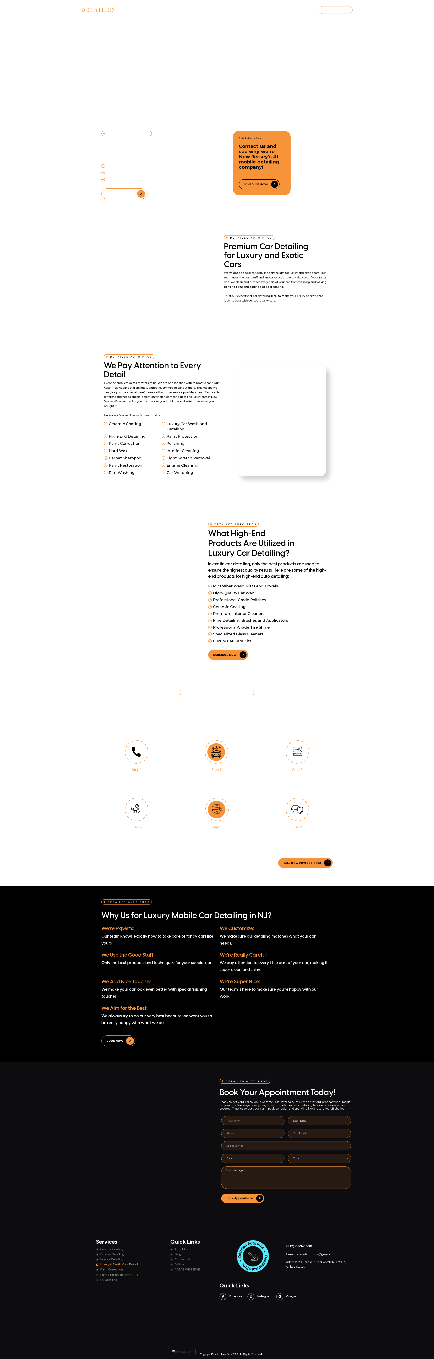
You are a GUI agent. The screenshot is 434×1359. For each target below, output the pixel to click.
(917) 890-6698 (297, 10)
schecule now (224, 654)
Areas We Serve (251, 10)
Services (174, 10)
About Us (181, 1249)
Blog (214, 10)
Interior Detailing (111, 1259)
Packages (197, 10)
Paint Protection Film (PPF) (119, 1274)
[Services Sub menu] (184, 10)
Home (159, 10)
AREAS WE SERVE (187, 1269)
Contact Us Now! (120, 193)
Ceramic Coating (111, 1249)
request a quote (335, 10)
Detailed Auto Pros (221, 1354)
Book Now (114, 1040)
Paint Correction (111, 1269)
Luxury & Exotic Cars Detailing (120, 1264)
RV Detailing (108, 1280)
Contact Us (182, 1259)
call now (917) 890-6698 (248, 313)
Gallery (229, 10)
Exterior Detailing (112, 1254)
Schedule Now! (256, 184)
